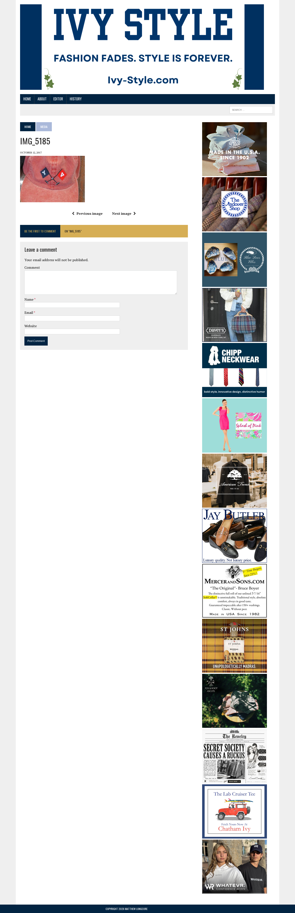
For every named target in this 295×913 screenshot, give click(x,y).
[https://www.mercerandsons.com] (234, 614)
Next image (121, 213)
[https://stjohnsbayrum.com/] (234, 670)
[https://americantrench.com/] (234, 504)
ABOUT (42, 98)
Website (30, 326)
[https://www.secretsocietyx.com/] (234, 780)
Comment (32, 267)
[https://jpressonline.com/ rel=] (234, 173)
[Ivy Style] (142, 47)
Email (29, 312)
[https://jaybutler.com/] (234, 559)
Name (29, 299)
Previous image (89, 213)
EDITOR (58, 98)
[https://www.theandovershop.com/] (234, 228)
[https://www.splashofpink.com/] (234, 449)
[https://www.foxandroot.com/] (234, 725)
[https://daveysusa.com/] (234, 338)
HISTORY (76, 98)
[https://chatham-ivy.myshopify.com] (234, 835)
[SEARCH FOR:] (251, 109)
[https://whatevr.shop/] (234, 890)
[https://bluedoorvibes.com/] (234, 283)
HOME (27, 98)
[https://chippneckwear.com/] (234, 394)
